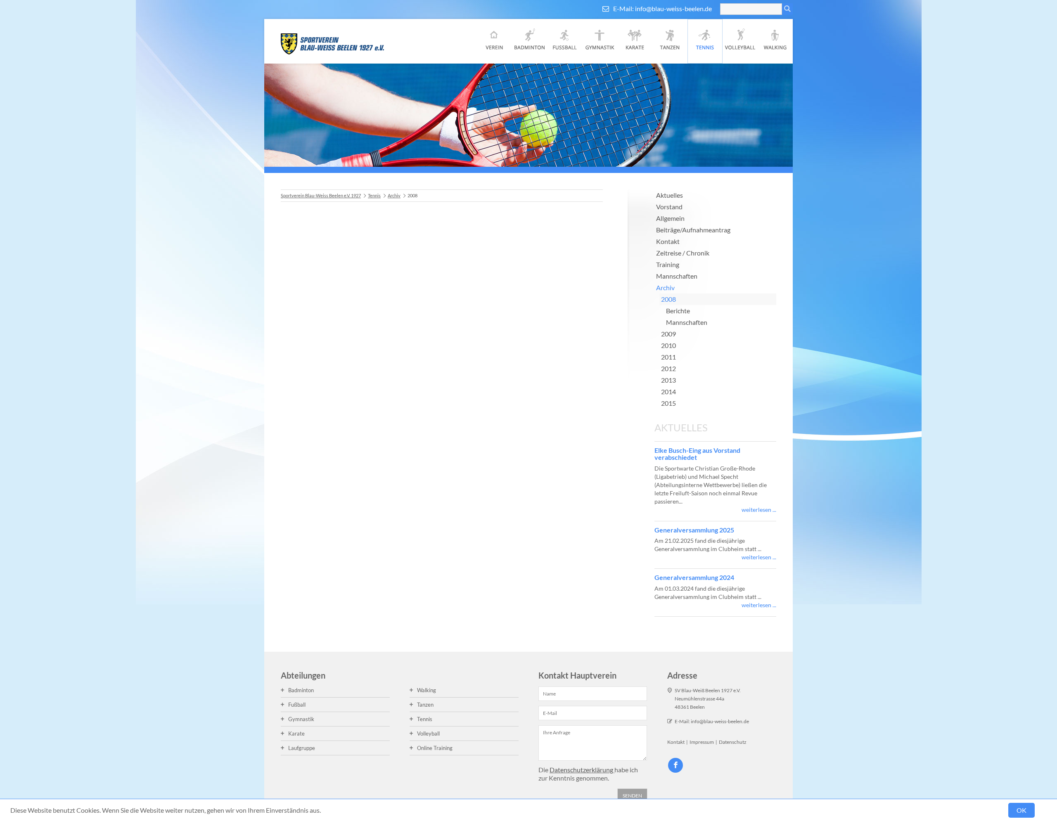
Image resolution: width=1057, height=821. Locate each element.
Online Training (435, 748)
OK (1021, 810)
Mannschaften (676, 276)
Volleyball (740, 41)
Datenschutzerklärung (582, 770)
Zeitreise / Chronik (682, 253)
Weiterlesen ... (759, 509)
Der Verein (494, 41)
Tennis (705, 41)
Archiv (394, 195)
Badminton (529, 41)
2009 (668, 334)
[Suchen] (787, 9)
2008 (668, 299)
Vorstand (669, 207)
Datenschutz (733, 742)
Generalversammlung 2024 (694, 577)
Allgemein (670, 218)
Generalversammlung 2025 (694, 530)
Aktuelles (669, 195)
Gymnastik (599, 41)
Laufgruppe (301, 748)
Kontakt (668, 241)
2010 (668, 345)
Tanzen (669, 41)
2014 (668, 391)
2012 (668, 368)
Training (667, 264)
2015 (668, 403)
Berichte (678, 311)
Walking (775, 41)
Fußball (564, 41)
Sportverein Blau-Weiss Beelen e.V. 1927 (321, 195)
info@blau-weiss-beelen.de (673, 8)
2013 (668, 380)
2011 (668, 357)
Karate (634, 41)
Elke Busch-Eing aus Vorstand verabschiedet (697, 453)
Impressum (702, 742)
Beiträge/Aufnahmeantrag (693, 230)
